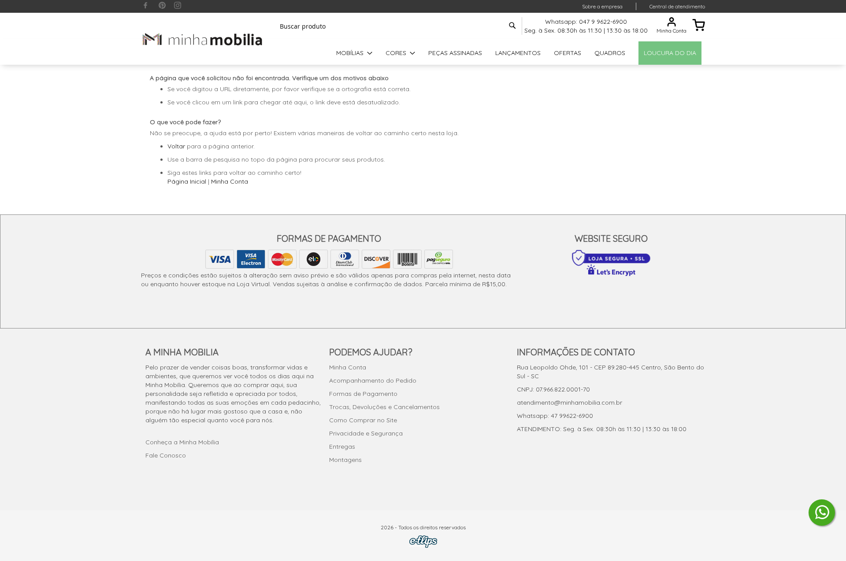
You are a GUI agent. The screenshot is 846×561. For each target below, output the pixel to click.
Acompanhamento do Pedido (372, 380)
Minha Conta (229, 181)
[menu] (423, 53)
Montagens (345, 460)
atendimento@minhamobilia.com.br (569, 402)
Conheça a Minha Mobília (182, 442)
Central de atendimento (677, 6)
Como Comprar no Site (363, 420)
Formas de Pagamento (363, 394)
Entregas (342, 446)
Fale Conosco (165, 455)
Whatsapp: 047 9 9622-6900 (586, 22)
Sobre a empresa (602, 6)
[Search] (512, 25)
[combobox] (396, 26)
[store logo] (202, 39)
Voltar (176, 146)
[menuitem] (354, 53)
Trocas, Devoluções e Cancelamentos (384, 407)
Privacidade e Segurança (366, 433)
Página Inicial (186, 181)
